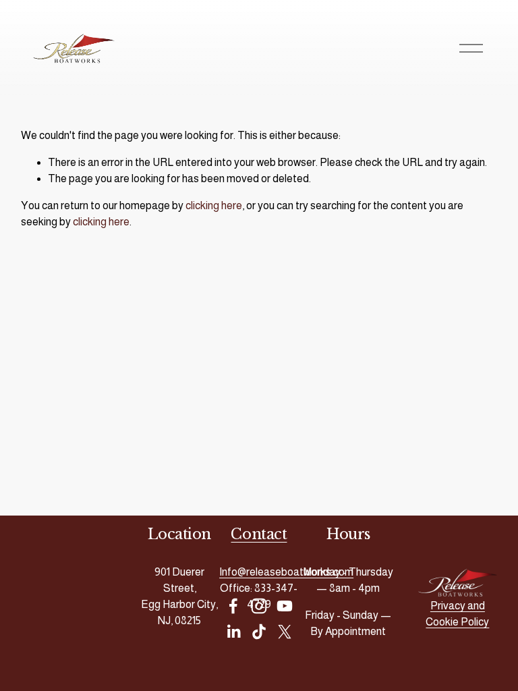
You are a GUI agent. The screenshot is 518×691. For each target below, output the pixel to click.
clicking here (213, 205)
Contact (259, 534)
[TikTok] (259, 632)
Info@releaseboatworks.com (286, 572)
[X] (285, 632)
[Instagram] (259, 606)
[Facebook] (233, 606)
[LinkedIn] (233, 632)
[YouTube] (285, 606)
